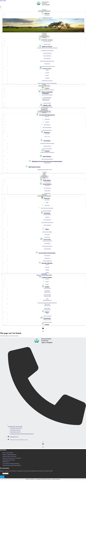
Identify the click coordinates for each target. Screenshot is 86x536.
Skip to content (3, 0)
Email (1, 473)
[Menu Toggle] (0, 7)
